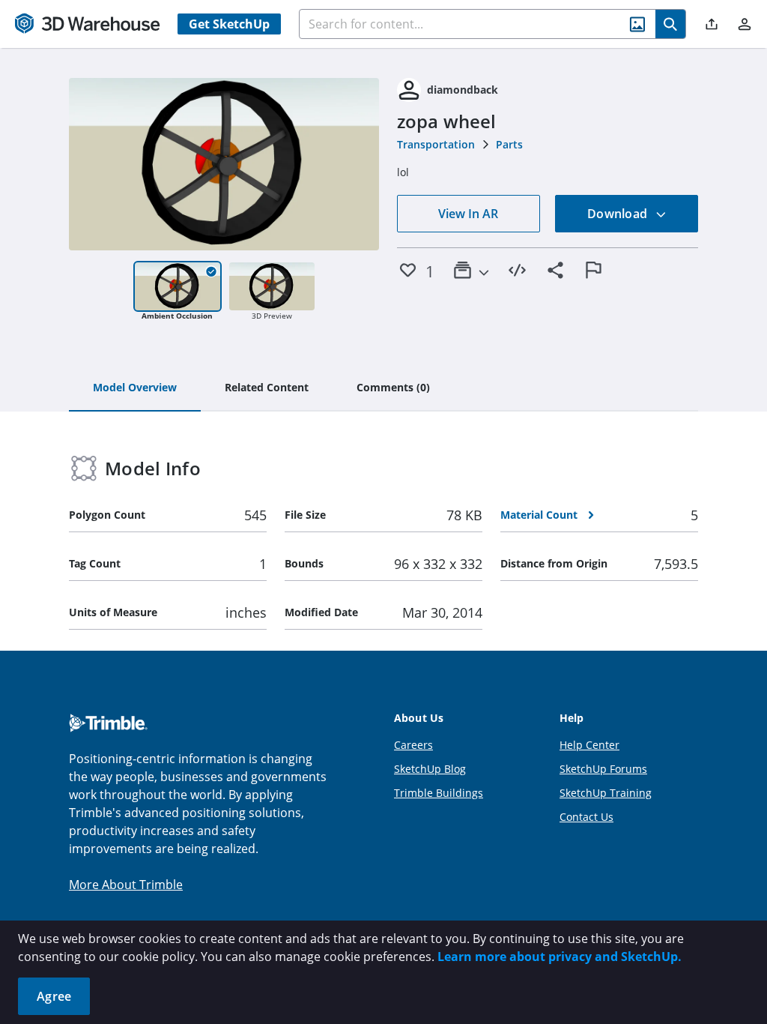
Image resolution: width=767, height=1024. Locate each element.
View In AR (468, 213)
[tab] (135, 388)
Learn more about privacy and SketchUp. (559, 956)
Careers (413, 745)
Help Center (589, 745)
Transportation (436, 144)
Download (618, 213)
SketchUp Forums (603, 769)
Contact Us (586, 817)
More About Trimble (126, 884)
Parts (509, 144)
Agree (54, 996)
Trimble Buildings (438, 793)
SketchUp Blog (430, 769)
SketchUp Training (606, 793)
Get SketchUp (229, 24)
